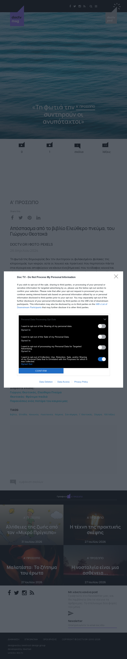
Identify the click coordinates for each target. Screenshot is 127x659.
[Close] (117, 277)
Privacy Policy (81, 382)
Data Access (63, 382)
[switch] (102, 326)
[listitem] (63, 319)
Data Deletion (46, 382)
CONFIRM (41, 371)
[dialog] (63, 329)
